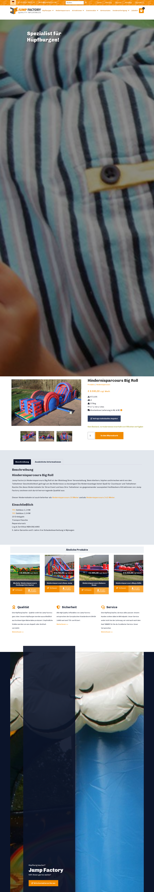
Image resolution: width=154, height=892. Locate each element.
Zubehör (134, 10)
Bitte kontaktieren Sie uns (44, 883)
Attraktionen (77, 10)
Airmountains (105, 10)
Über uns (108, 2)
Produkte (91, 384)
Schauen (18, 590)
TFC (14, 510)
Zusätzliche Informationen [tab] (48, 462)
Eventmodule (91, 10)
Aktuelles (128, 2)
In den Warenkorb (109, 435)
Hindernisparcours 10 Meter (65, 497)
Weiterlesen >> (18, 632)
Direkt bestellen (32, 591)
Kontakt (139, 2)
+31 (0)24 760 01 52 (27, 2)
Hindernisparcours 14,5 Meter (100, 497)
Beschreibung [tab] (22, 462)
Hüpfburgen (46, 10)
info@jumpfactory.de (48, 2)
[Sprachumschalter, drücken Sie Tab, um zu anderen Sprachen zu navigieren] (13, 2)
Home (99, 2)
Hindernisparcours (63, 10)
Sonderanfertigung (120, 10)
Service (118, 2)
